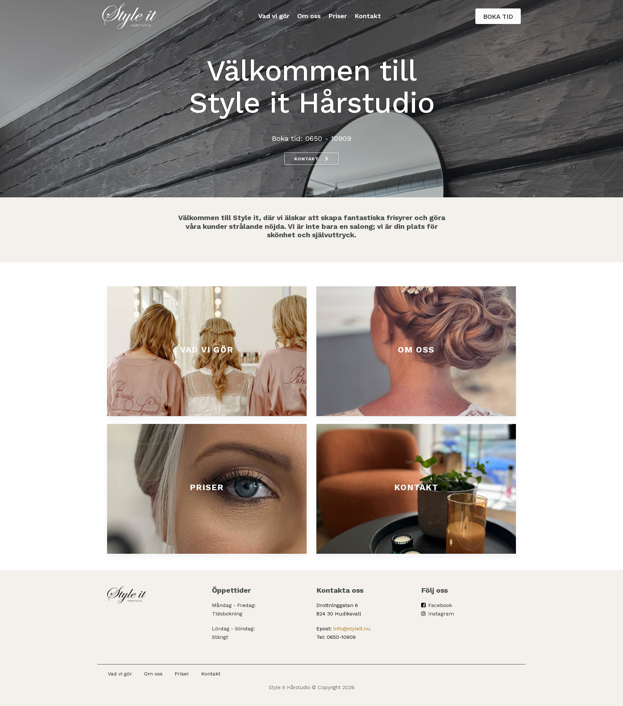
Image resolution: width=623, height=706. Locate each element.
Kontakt (368, 16)
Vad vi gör (273, 16)
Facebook (440, 605)
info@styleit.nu (352, 628)
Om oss (309, 16)
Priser (337, 16)
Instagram (441, 614)
